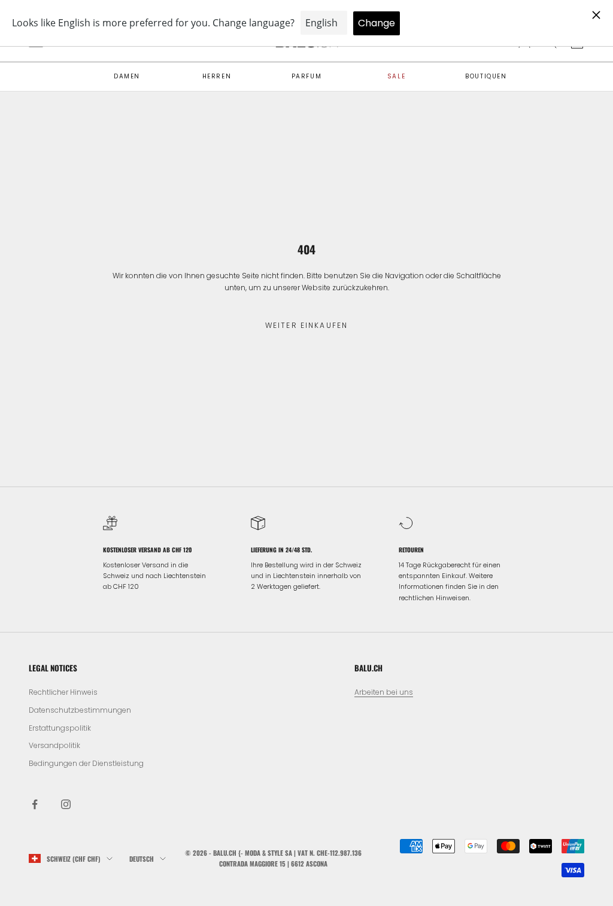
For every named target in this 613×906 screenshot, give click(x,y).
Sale (396, 76)
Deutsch (141, 859)
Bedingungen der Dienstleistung (86, 763)
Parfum (307, 76)
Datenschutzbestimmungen (80, 710)
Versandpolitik (54, 745)
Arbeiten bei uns (383, 692)
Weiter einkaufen (306, 325)
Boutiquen (485, 76)
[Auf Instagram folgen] (66, 804)
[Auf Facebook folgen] (35, 804)
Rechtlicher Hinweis (63, 692)
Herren (217, 76)
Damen (127, 76)
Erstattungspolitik (60, 728)
